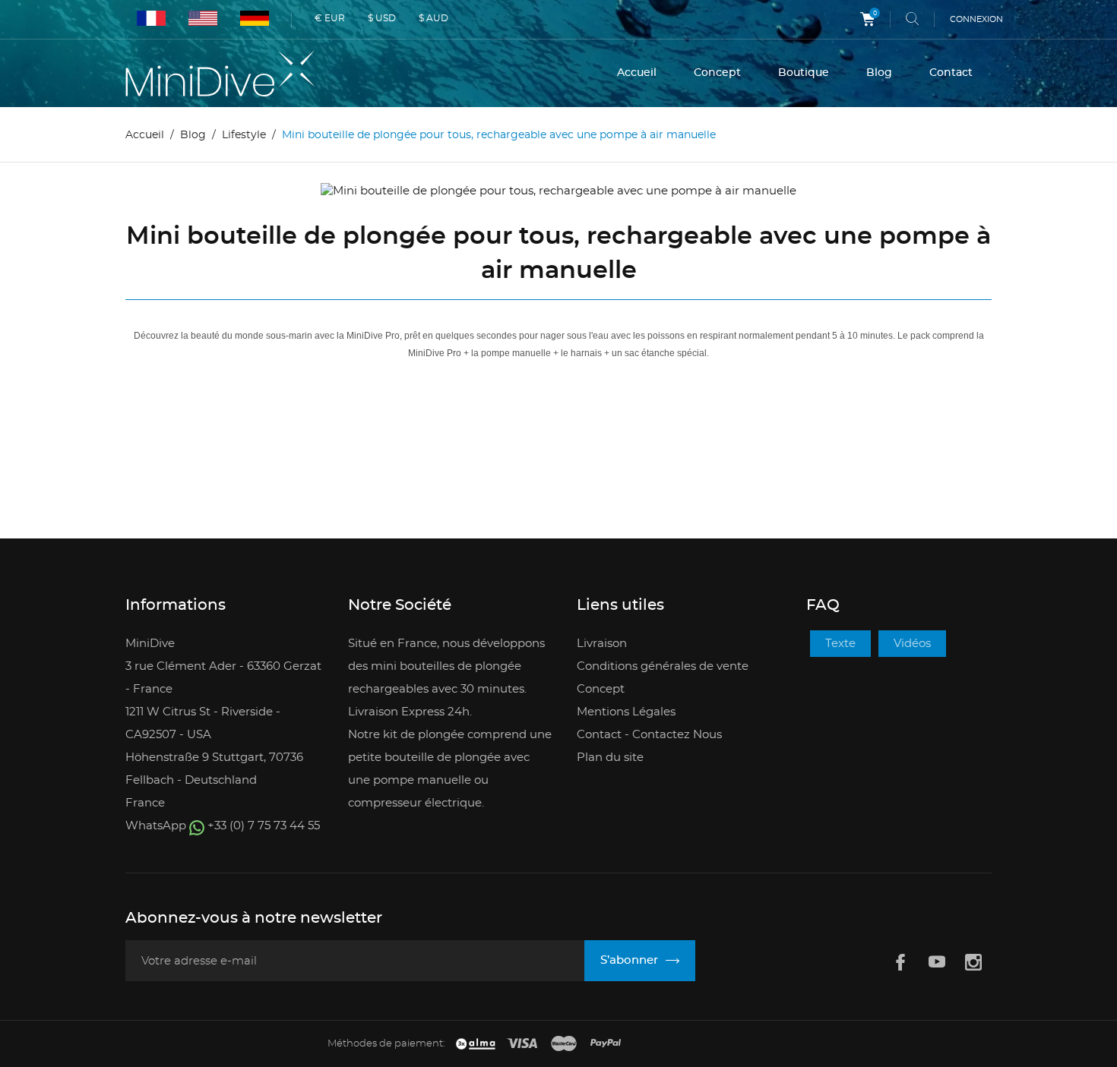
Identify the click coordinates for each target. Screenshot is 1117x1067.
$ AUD (433, 18)
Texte (840, 643)
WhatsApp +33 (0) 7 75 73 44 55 (222, 826)
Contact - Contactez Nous (649, 734)
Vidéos (912, 643)
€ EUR (330, 18)
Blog (879, 73)
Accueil (637, 73)
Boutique (803, 73)
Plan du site (610, 757)
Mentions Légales (626, 712)
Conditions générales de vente (662, 666)
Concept (717, 73)
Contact (951, 73)
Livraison (602, 643)
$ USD (382, 18)
